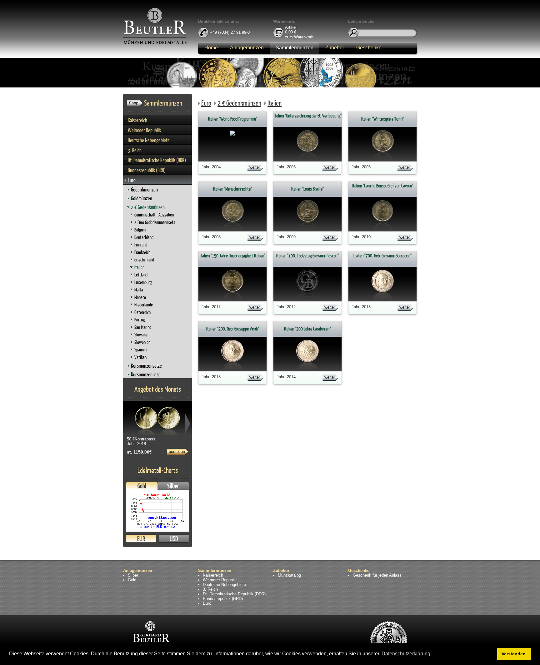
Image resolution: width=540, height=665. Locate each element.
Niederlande (143, 305)
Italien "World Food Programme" (232, 119)
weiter (254, 167)
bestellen (177, 451)
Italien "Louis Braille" (307, 189)
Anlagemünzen (247, 47)
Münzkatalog (289, 575)
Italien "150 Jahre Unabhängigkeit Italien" (232, 256)
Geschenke (369, 47)
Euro (132, 180)
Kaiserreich (137, 120)
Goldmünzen (141, 198)
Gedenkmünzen (144, 189)
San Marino (142, 327)
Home (211, 47)
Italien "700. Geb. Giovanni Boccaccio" (382, 256)
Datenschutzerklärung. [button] (407, 653)
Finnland (140, 245)
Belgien (140, 230)
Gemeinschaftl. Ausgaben (154, 215)
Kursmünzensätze (146, 365)
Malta (138, 290)
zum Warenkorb (299, 37)
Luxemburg (143, 282)
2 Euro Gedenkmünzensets (154, 222)
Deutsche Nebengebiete (149, 140)
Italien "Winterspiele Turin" (382, 119)
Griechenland (144, 260)
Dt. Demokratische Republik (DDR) (157, 160)
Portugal (141, 320)
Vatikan (140, 357)
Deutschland (143, 237)
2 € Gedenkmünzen (148, 207)
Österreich (142, 312)
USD (174, 539)
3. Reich (135, 150)
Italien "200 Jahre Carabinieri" (307, 329)
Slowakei (141, 335)
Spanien (140, 350)
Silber (173, 486)
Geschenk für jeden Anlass (377, 575)
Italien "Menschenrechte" (232, 189)
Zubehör (334, 47)
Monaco (140, 297)
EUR (141, 539)
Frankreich (142, 252)
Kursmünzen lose (146, 374)
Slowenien (142, 342)
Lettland (141, 275)
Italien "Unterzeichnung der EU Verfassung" (308, 116)
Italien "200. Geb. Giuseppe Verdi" (232, 329)
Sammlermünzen (294, 47)
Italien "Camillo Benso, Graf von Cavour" (382, 186)
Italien (139, 267)
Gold (142, 486)
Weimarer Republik (144, 130)
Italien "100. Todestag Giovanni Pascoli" (307, 256)
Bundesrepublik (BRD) (147, 170)
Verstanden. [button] (514, 653)
